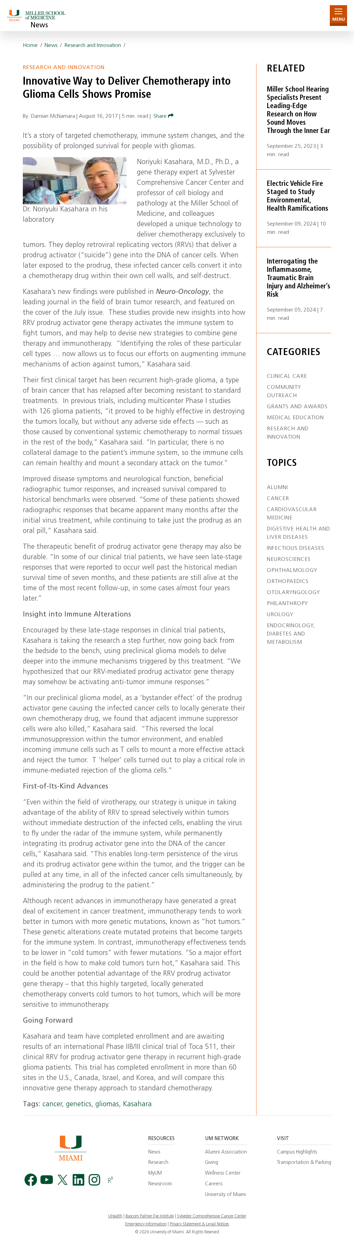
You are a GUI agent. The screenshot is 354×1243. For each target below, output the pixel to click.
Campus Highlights (297, 1152)
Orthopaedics (288, 581)
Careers (213, 1184)
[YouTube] (47, 1180)
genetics (78, 1104)
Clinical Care (287, 376)
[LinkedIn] (78, 1180)
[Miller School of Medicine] (37, 15)
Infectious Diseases (295, 548)
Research (158, 1162)
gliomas (107, 1104)
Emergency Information (146, 1224)
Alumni (277, 487)
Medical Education (295, 418)
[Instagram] (94, 1180)
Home (30, 45)
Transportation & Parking (304, 1162)
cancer (52, 1104)
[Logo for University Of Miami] (70, 1147)
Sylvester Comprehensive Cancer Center (211, 1216)
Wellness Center (223, 1173)
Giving (211, 1162)
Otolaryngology (293, 592)
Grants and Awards (297, 407)
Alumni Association (226, 1152)
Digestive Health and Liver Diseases (298, 533)
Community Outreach (284, 392)
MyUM (155, 1173)
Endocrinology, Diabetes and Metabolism (291, 634)
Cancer (278, 498)
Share (160, 116)
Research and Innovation (92, 45)
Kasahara (137, 1104)
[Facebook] (31, 1180)
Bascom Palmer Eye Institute (149, 1216)
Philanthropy (287, 603)
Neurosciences (289, 559)
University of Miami (225, 1194)
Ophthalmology (292, 570)
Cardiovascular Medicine (292, 514)
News (39, 25)
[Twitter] (63, 1180)
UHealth (115, 1216)
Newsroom (160, 1184)
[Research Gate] (110, 1180)
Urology (280, 615)
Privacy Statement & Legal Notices (199, 1224)
